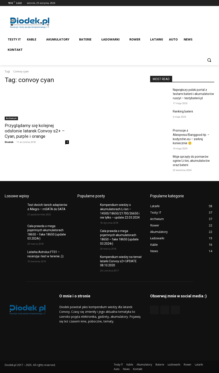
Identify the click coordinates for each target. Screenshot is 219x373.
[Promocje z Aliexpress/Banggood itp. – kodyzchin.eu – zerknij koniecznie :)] (159, 135)
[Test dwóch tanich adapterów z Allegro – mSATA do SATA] (14, 209)
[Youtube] (211, 3)
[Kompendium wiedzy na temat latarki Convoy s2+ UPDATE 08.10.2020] (87, 261)
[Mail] (205, 3)
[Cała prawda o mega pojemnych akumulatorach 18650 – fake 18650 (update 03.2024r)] (14, 231)
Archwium (11, 118)
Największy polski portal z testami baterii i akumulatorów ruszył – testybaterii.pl (193, 94)
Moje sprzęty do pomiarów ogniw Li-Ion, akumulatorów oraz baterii (191, 161)
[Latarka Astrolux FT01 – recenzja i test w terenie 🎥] (14, 257)
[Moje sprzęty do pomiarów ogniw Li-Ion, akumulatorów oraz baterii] (159, 161)
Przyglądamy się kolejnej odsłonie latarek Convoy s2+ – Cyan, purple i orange (35, 131)
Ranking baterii (183, 111)
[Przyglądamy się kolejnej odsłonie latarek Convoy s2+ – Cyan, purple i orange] (37, 104)
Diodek (9, 142)
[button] (209, 60)
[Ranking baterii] (159, 116)
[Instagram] (200, 3)
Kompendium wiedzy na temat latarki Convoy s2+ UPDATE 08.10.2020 (121, 261)
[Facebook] (194, 3)
